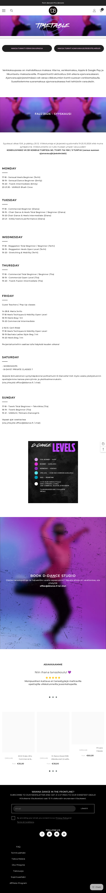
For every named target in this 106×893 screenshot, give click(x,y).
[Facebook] (42, 834)
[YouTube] (64, 834)
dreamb (9, 758)
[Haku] (11, 10)
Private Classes (99, 749)
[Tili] (94, 10)
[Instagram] (49, 834)
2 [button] (53, 697)
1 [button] (49, 697)
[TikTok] (56, 834)
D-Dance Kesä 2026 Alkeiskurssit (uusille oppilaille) (60, 758)
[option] (53, 472)
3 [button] (56, 697)
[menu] (3, 10)
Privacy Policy (62, 818)
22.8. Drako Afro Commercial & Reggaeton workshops (25, 758)
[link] (53, 472)
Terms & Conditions (25, 822)
